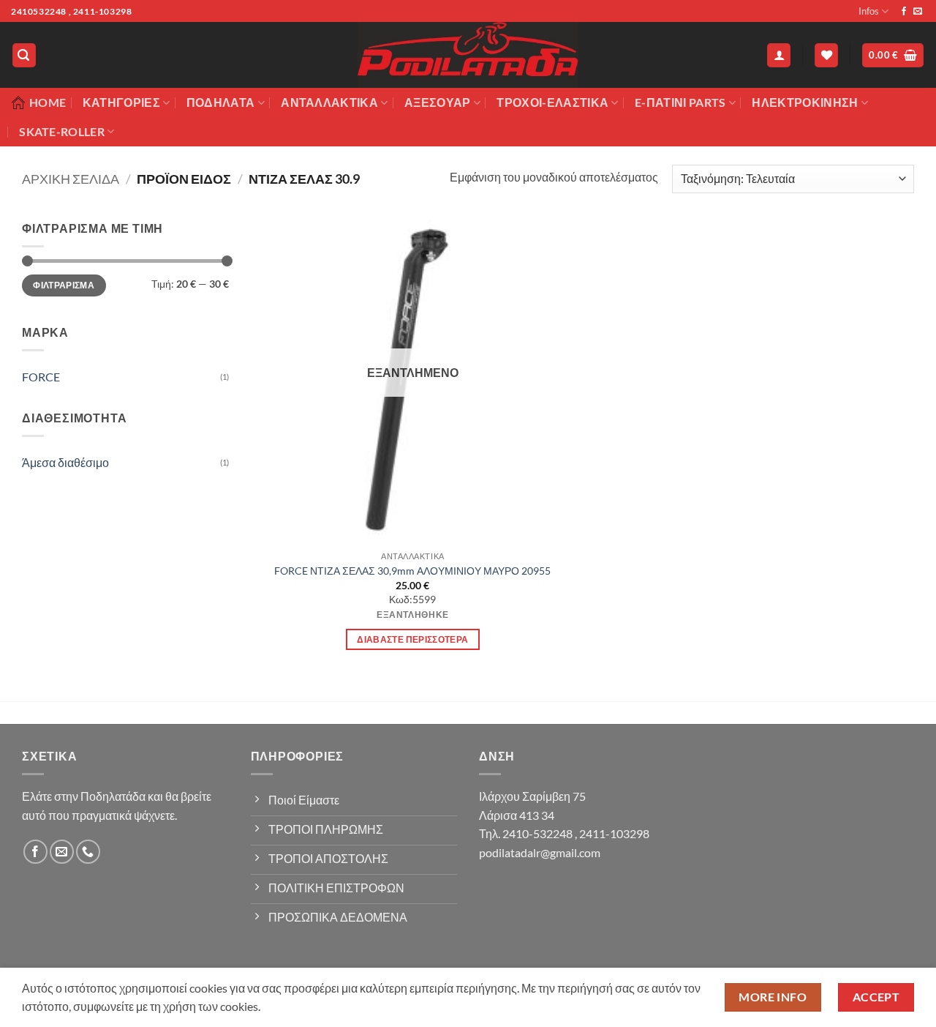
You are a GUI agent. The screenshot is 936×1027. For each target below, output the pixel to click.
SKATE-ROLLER (62, 131)
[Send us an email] (917, 12)
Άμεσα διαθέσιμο (65, 462)
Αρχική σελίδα (70, 179)
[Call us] (88, 852)
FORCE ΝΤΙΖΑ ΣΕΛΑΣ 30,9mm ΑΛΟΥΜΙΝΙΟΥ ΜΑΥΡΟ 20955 (412, 570)
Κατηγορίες (121, 102)
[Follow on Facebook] (903, 12)
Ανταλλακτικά (329, 102)
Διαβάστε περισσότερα (412, 639)
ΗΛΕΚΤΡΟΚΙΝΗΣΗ (805, 102)
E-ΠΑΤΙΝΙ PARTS (680, 102)
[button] (24, 55)
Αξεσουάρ (437, 102)
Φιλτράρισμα (63, 285)
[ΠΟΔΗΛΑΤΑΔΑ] (468, 55)
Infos (868, 11)
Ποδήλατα (220, 102)
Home (47, 102)
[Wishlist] (826, 55)
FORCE (41, 377)
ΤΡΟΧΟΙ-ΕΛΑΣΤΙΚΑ (552, 102)
